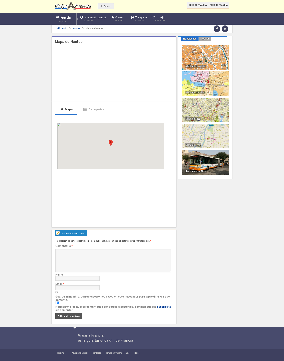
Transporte (141, 19)
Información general (95, 19)
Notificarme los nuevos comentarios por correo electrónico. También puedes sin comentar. (113, 308)
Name (59, 274)
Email (58, 283)
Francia (65, 19)
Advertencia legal (80, 353)
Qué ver (120, 19)
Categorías (96, 109)
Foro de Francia (219, 5)
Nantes (76, 28)
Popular (205, 38)
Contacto (97, 353)
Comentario (64, 246)
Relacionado (190, 38)
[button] (111, 143)
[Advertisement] (114, 74)
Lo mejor (160, 19)
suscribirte (164, 306)
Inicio (64, 28)
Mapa (68, 109)
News (137, 353)
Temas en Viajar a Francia (118, 353)
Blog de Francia (198, 5)
